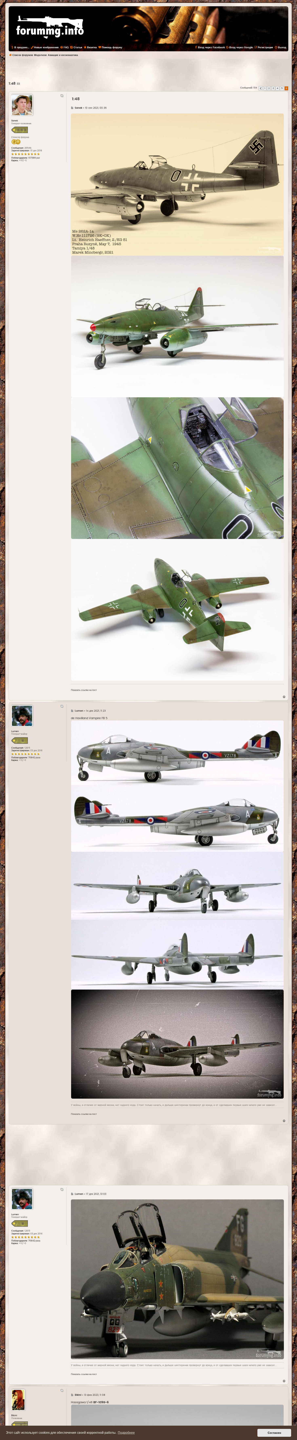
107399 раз (34, 158)
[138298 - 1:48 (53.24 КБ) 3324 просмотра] (177, 326)
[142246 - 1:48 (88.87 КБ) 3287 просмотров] (177, 1044)
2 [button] (269, 88)
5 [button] (282, 88)
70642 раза (34, 757)
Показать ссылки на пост (84, 690)
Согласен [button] (274, 1432)
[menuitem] (64, 47)
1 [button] (264, 88)
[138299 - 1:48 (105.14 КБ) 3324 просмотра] (177, 468)
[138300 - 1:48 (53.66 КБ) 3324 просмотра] (177, 610)
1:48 (12, 83)
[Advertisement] (148, 70)
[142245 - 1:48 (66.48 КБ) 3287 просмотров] (177, 921)
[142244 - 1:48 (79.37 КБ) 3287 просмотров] (177, 786)
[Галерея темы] (18, 83)
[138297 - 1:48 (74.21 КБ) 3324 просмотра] (177, 185)
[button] (261, 88)
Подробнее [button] (126, 1432)
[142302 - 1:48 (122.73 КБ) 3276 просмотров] (177, 1279)
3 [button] (273, 88)
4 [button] (277, 88)
